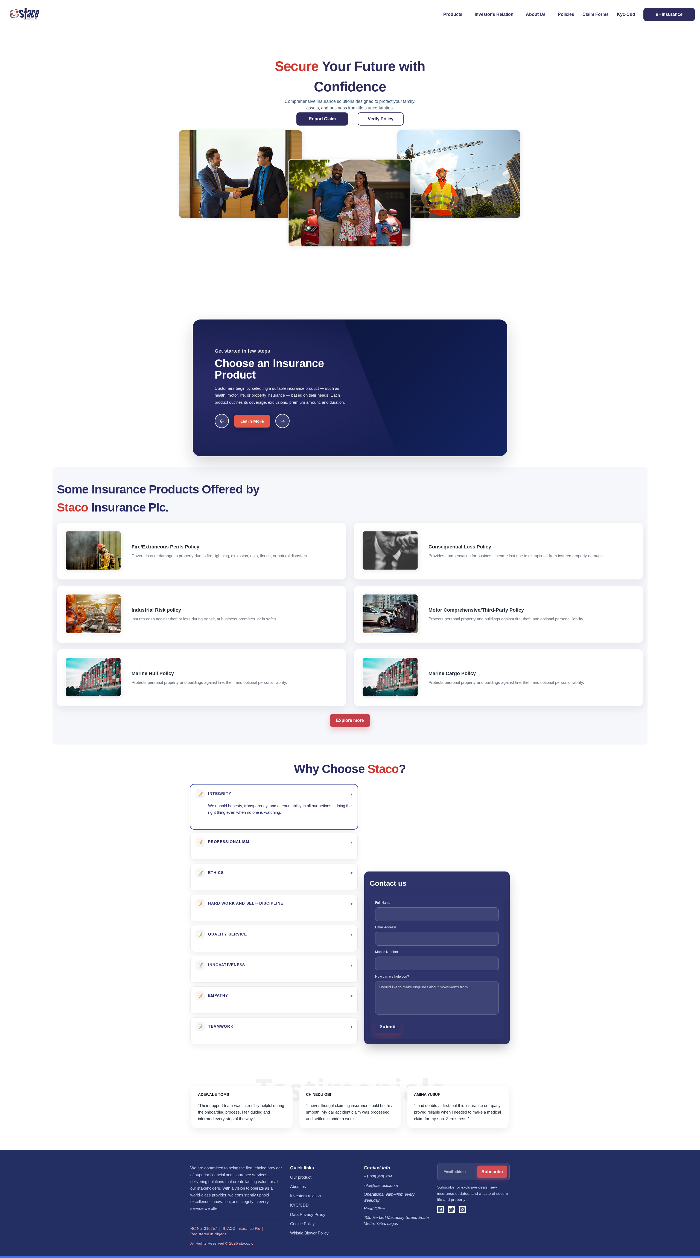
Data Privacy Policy (307, 1214)
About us (298, 1186)
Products (452, 14)
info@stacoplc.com (381, 1185)
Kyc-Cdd (626, 14)
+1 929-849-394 (378, 1177)
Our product (300, 1177)
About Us (536, 14)
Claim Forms (595, 14)
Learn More (252, 421)
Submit (388, 1027)
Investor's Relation (494, 14)
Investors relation (305, 1196)
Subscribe (492, 1171)
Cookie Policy (302, 1224)
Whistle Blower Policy (309, 1233)
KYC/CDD (299, 1205)
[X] (451, 1209)
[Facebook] (440, 1209)
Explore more (350, 720)
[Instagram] (462, 1209)
